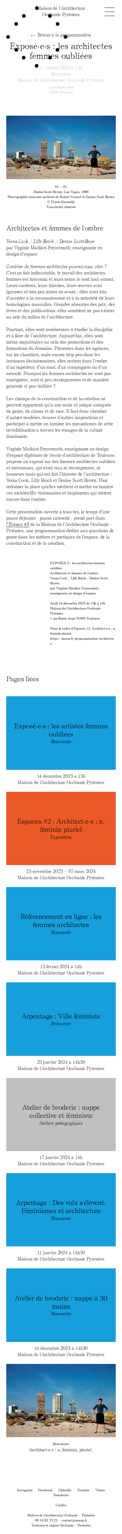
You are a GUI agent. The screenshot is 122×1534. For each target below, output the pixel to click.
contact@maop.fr (74, 1520)
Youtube (83, 1489)
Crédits (61, 1505)
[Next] (88, 147)
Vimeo (100, 1489)
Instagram (24, 1489)
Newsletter (61, 1495)
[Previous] (33, 147)
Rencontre (61, 74)
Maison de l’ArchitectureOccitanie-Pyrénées (61, 11)
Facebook (45, 1489)
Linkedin (64, 1489)
